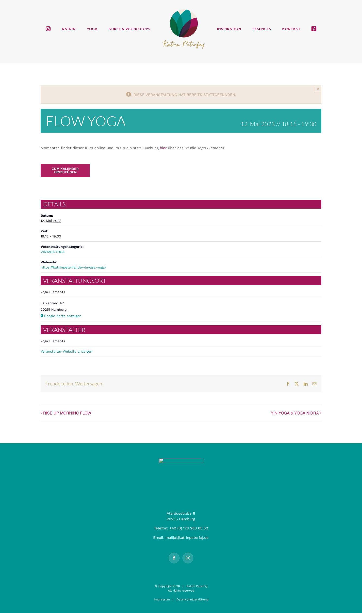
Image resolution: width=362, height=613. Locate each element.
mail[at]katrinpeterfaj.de (187, 537)
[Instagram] (187, 558)
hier (163, 148)
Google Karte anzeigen (63, 316)
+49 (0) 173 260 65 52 (188, 528)
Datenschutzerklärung (192, 599)
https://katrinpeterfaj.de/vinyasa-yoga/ (73, 267)
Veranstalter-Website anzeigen (66, 351)
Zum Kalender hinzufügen (65, 170)
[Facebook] (174, 558)
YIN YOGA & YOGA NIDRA (295, 413)
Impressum (162, 599)
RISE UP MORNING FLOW (67, 413)
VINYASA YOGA (53, 252)
